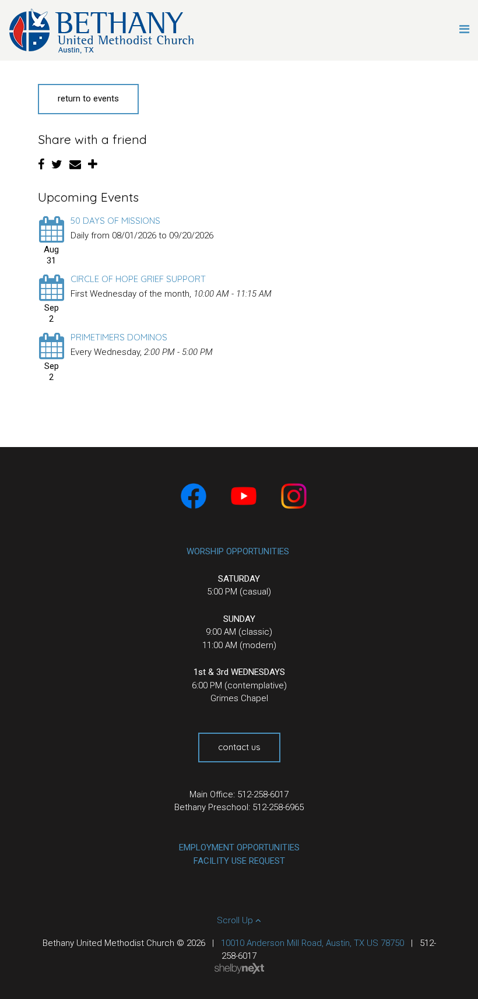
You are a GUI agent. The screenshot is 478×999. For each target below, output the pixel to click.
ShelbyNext (239, 969)
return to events (88, 98)
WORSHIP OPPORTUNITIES (238, 551)
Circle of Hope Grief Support (138, 278)
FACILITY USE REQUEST (239, 861)
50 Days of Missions (115, 220)
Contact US (239, 746)
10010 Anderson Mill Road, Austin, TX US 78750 (312, 943)
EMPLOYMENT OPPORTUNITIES (239, 847)
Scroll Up (236, 920)
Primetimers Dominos (119, 337)
